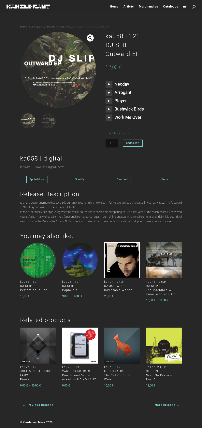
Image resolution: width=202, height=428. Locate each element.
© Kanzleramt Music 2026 (36, 422)
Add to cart (132, 143)
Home (114, 6)
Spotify (79, 179)
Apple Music (37, 179)
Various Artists (64, 26)
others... (165, 179)
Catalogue (170, 6)
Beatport (122, 179)
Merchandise (148, 6)
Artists (128, 6)
